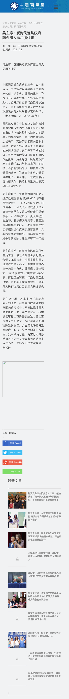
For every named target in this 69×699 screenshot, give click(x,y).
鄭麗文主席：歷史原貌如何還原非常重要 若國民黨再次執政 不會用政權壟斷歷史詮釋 (44, 536)
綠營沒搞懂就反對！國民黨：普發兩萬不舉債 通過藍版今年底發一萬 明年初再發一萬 (44, 616)
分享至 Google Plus (15, 462)
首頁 (5, 23)
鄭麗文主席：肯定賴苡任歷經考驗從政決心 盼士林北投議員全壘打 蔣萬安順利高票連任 (44, 596)
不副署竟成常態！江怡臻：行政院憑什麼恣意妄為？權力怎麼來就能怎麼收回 (44, 656)
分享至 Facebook (15, 443)
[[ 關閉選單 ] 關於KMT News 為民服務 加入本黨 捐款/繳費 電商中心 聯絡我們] (47, 3)
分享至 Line (15, 472)
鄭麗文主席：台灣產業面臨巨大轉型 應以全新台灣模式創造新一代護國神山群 (44, 516)
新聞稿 (13, 23)
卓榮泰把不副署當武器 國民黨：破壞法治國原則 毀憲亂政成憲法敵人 (44, 556)
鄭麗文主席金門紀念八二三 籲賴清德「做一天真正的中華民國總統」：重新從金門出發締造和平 (44, 496)
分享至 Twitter (15, 452)
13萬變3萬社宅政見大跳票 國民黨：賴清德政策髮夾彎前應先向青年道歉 (44, 676)
